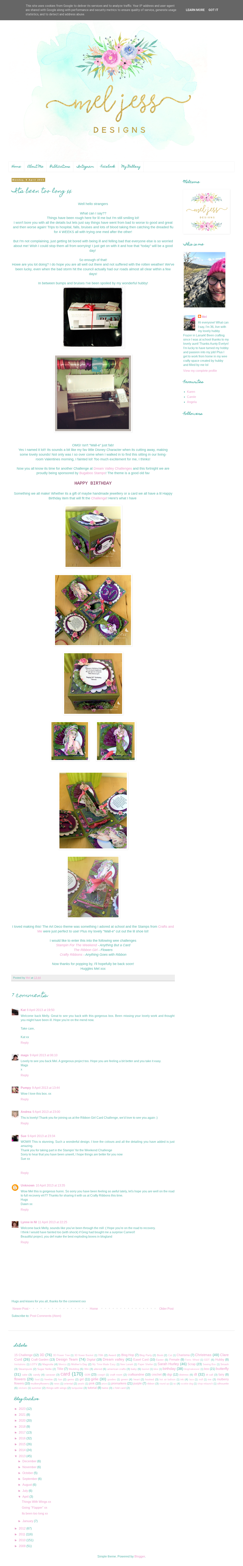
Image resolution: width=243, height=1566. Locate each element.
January (28, 1521)
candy (36, 1374)
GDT (207, 1359)
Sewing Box (209, 1364)
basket (145, 1369)
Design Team (67, 1359)
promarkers (118, 1383)
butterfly (222, 1369)
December (29, 1461)
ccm (87, 1374)
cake (25, 1374)
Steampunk (25, 1368)
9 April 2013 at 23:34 (41, 1136)
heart (136, 1379)
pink (92, 1383)
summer (36, 1387)
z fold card (119, 1387)
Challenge (99, 498)
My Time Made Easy (104, 1364)
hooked (149, 1379)
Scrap (192, 1364)
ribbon (151, 1383)
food (37, 1379)
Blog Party (145, 1355)
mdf (201, 1379)
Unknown (28, 1185)
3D (42, 1355)
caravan (50, 1374)
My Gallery (131, 167)
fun (60, 1379)
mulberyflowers (40, 1383)
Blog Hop (127, 1355)
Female (174, 1359)
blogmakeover (192, 1369)
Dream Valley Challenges (113, 468)
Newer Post (20, 1308)
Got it (213, 10)
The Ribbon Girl (86, 950)
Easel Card (141, 1359)
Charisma (183, 1355)
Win (86, 1368)
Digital (91, 1359)
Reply (25, 1042)
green (124, 1379)
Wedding (74, 1368)
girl (82, 1379)
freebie (48, 1379)
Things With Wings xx (36, 1501)
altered (98, 1368)
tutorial (92, 1387)
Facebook (107, 167)
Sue (23, 1136)
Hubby (219, 1359)
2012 (22, 1528)
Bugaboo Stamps (92, 473)
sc (174, 1383)
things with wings (56, 1387)
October (28, 1473)
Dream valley (113, 1359)
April (25, 1496)
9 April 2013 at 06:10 (44, 1055)
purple (137, 1383)
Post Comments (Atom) (45, 1315)
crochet (157, 1374)
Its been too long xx (35, 1513)
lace (191, 1379)
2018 (22, 1426)
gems (70, 1379)
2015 (22, 1444)
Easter (160, 1359)
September (30, 1478)
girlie (95, 1379)
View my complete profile (200, 370)
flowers (20, 1379)
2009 (22, 1546)
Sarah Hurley (168, 1364)
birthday (169, 1369)
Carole (191, 396)
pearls (81, 1383)
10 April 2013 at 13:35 (50, 1185)
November (29, 1467)
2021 (22, 1414)
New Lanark (126, 1364)
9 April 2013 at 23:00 (46, 1111)
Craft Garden (40, 1359)
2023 (22, 1408)
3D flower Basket (83, 1355)
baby (134, 1368)
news (57, 1383)
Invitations (20, 1364)
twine (105, 1387)
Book (160, 1355)
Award (112, 1355)
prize (104, 1383)
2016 (22, 1438)
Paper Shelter (145, 1364)
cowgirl (101, 1374)
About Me (35, 167)
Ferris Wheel (192, 1359)
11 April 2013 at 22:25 (52, 1222)
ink (182, 1379)
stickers (22, 1388)
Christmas (203, 1355)
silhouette (223, 1383)
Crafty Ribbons (71, 954)
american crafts (116, 1368)
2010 (22, 1540)
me (209, 1379)
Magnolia (47, 1364)
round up (164, 1383)
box (206, 1368)
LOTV (33, 1364)
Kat (23, 1010)
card (65, 1374)
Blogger (139, 1556)
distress (184, 1374)
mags (25, 1055)
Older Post (166, 1308)
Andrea (26, 1111)
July (25, 1490)
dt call (209, 1374)
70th (100, 1355)
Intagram (85, 167)
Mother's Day (79, 1364)
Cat (170, 1355)
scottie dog (187, 1383)
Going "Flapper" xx (34, 1507)
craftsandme (136, 1374)
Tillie (60, 1368)
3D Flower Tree (61, 1355)
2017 (22, 1432)
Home (16, 167)
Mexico (62, 1364)
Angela (192, 402)
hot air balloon (167, 1379)
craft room (116, 1374)
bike (156, 1369)
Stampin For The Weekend (77, 945)
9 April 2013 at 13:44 (46, 1087)
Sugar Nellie (44, 1368)
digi (169, 1374)
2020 (22, 1420)
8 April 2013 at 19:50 (40, 1010)
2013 (22, 1456)
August (27, 1484)
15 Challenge (23, 1355)
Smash (224, 1364)
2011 (22, 1534)
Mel (204, 316)
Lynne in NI (29, 1222)
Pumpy (26, 1087)
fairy (221, 1374)
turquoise (77, 1387)
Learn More (195, 10)
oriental (68, 1383)
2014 (22, 1450)
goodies (111, 1379)
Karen (191, 391)
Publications (60, 167)
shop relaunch (205, 1383)
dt (195, 1374)
